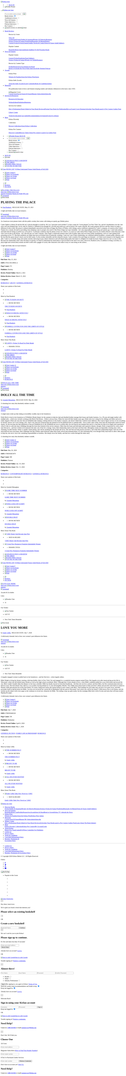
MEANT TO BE (10, 770)
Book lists (18, 50)
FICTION (8, 187)
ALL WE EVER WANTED (13, 783)
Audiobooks (12, 39)
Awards (23, 67)
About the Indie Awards (16, 83)
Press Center (27, 830)
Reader (7, 977)
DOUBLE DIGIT (10, 524)
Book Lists (14, 812)
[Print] (7, 180)
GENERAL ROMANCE (24, 283)
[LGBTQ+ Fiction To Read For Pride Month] (19, 343)
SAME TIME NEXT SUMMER (15, 497)
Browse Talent (24, 133)
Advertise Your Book (92, 109)
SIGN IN (11, 5)
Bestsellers (12, 50)
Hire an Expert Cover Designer (76, 109)
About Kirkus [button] (9, 828)
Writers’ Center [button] (9, 821)
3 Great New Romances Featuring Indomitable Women (22, 551)
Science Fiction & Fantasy (17, 41)
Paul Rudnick (7, 207)
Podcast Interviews (11, 24)
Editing (15, 102)
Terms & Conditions (11, 835)
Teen (26, 58)
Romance (49, 39)
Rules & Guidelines (41, 83)
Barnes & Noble (18, 193)
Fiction (18, 39)
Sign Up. (21, 1064)
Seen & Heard (30, 67)
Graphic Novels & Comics (36, 43)
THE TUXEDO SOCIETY (13, 306)
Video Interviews (10, 22)
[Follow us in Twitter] (5, 865)
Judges (49, 83)
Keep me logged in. (7, 988)
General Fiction (13, 58)
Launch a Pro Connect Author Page (65, 823)
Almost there (5, 947)
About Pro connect (35, 133)
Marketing (27, 102)
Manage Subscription (38, 94)
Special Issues (21, 94)
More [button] (6, 117)
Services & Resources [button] (11, 96)
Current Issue (13, 94)
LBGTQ (12, 283)
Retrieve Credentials (25, 1061)
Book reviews (9, 16)
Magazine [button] (8, 85)
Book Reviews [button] (9, 31)
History (47, 41)
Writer (7, 978)
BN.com (25, 193)
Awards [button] (7, 70)
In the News (22, 68)
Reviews (7, 185)
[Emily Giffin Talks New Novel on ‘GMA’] (18, 793)
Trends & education (15, 116)
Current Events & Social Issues (18, 43)
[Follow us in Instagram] (5, 866)
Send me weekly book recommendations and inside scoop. (19, 986)
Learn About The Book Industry (86, 823)
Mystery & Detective (39, 39)
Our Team (12, 830)
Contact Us (8, 846)
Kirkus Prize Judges (37, 816)
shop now (4, 192)
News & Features (10, 20)
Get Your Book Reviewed (37, 109)
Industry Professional (11, 980)
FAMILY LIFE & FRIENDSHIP (26, 733)
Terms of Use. (32, 984)
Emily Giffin (7, 633)
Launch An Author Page (48, 133)
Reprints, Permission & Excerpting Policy (12, 840)
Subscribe (48, 94)
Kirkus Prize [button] (9, 814)
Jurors (37, 77)
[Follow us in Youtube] (5, 868)
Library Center (13, 112)
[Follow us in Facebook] (5, 863)
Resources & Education (16, 99)
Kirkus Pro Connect (28, 826)
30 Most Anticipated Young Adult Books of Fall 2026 (31, 169)
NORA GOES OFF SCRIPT (14, 510)
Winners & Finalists (15, 77)
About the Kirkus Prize (28, 77)
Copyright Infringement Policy (14, 837)
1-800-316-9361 (11, 1027)
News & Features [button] (10, 51)
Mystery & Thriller (31, 60)
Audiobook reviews (11, 18)
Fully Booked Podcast (43, 68)
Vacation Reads (44, 50)
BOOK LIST (10, 169)
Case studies (25, 116)
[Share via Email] (10, 178)
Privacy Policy (9, 833)
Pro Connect (9, 26)
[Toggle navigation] (1, 10)
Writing (11, 102)
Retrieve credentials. (19, 961)
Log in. (19, 951)
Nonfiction (28, 41)
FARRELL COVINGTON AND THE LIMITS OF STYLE (24, 333)
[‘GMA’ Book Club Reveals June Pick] (17, 534)
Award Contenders (29, 83)
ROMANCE (5, 283)
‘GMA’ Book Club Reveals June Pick (16, 541)
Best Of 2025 (35, 50)
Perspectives (17, 67)
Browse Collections (15, 126)
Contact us (8, 832)
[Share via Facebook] (12, 174)
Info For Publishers (37, 830)
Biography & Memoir (38, 41)
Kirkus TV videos (59, 812)
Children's (61, 43)
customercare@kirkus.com (28, 1027)
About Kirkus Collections (29, 126)
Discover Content (14, 133)
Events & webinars (53, 116)
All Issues (29, 94)
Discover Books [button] (10, 807)
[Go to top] (5, 872)
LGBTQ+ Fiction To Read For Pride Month (18, 350)
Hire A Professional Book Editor (19, 109)
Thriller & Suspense (27, 39)
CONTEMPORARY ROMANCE (21, 474)
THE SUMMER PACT (12, 757)
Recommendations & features (38, 116)
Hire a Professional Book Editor (15, 823)
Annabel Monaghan (9, 400)
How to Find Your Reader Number (26, 1050)
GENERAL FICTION (8, 733)
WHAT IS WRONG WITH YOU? (16, 320)
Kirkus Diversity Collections (13, 826)
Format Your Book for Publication (55, 109)
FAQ (22, 830)
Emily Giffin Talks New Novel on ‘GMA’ (18, 800)
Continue (22, 928)
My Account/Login (41, 826)
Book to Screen (13, 68)
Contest (18, 830)
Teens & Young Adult (51, 43)
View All (11, 38)
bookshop (9, 193)
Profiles (11, 67)
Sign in (4, 984)
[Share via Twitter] (11, 176)
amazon (3, 193)
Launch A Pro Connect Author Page (110, 109)
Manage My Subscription (27, 819)
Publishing (21, 102)
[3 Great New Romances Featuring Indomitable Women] (23, 544)
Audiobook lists (26, 50)
